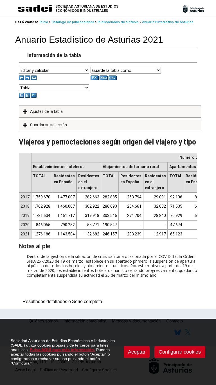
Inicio (44, 22)
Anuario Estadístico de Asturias (168, 22)
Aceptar (136, 352)
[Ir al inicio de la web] (34, 11)
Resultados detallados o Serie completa (61, 301)
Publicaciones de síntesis (118, 22)
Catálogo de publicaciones (72, 22)
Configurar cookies (180, 352)
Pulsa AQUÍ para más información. (62, 349)
